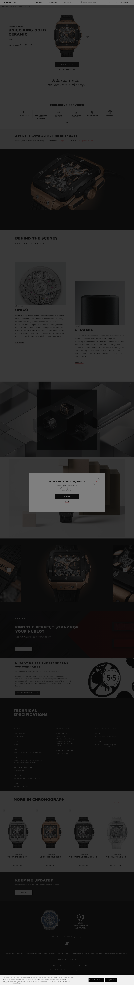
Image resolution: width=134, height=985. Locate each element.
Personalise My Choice (96, 980)
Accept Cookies (111, 980)
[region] (67, 980)
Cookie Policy (17, 983)
